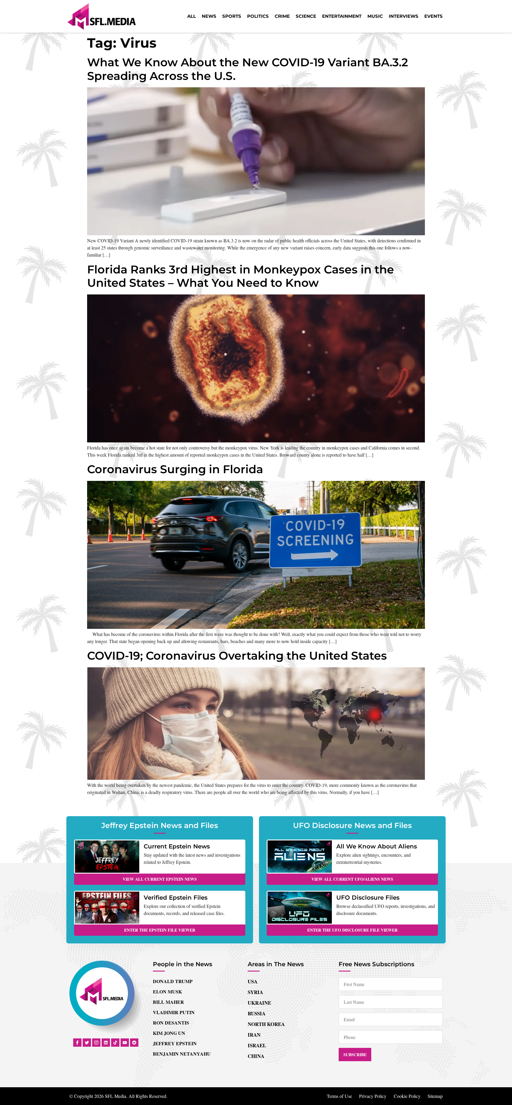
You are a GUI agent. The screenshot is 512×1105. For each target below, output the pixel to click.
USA (252, 981)
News (209, 16)
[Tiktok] (115, 1042)
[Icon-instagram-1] (96, 1042)
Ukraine (259, 1002)
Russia (256, 1013)
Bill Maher (168, 1001)
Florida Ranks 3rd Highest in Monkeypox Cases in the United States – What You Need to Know (240, 276)
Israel (257, 1045)
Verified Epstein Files (175, 897)
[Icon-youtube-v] (125, 1042)
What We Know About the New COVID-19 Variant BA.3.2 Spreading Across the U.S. (247, 69)
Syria (255, 992)
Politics (258, 16)
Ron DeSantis (171, 1022)
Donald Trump (173, 981)
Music (375, 16)
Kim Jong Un (169, 1033)
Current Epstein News (177, 846)
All (191, 16)
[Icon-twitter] (87, 1042)
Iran (254, 1034)
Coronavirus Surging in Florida (175, 469)
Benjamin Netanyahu (182, 1053)
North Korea (266, 1024)
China (256, 1056)
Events (433, 16)
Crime (282, 16)
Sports (231, 16)
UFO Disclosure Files (367, 897)
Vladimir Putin (174, 1012)
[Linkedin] (106, 1042)
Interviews (403, 16)
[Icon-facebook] (77, 1042)
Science (306, 16)
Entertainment (341, 16)
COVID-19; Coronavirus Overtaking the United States (237, 656)
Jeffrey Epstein (175, 1043)
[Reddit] (134, 1042)
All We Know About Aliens (376, 846)
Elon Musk (167, 991)
